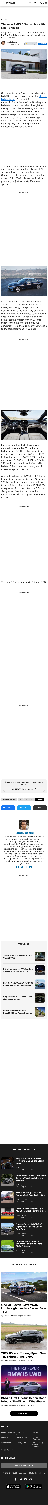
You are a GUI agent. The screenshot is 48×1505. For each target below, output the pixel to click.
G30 (20, 800)
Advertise (5, 1438)
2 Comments (42, 44)
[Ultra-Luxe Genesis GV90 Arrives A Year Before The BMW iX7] (40, 966)
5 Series (4, 20)
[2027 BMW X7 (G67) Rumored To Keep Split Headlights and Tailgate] (7, 1175)
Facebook (9, 808)
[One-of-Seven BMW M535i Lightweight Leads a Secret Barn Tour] (7, 1224)
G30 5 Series (29, 800)
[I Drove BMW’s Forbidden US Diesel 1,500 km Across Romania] (40, 1008)
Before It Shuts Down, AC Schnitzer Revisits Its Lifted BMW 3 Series (29, 1243)
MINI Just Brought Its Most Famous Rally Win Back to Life (30, 1193)
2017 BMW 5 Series (9, 800)
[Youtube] (26, 1480)
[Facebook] (17, 867)
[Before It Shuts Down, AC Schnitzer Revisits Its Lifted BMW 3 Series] (7, 1241)
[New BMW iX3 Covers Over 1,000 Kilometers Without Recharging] (40, 980)
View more (22, 1413)
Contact (35, 1432)
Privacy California (7, 1450)
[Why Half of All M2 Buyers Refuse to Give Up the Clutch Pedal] (7, 1158)
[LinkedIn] (30, 867)
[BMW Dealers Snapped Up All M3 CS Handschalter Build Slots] (7, 1208)
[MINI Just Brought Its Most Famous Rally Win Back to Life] (7, 1192)
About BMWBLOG (8, 1432)
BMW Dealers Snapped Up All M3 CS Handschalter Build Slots (31, 1209)
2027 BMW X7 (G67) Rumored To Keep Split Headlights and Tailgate (31, 1178)
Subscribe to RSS (7, 1443)
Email (41, 808)
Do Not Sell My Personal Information (37, 1445)
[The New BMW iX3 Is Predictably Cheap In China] (40, 953)
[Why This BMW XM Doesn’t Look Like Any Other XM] (40, 994)
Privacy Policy (21, 1443)
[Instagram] (26, 867)
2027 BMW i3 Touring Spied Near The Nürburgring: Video (23, 1355)
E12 (45, 108)
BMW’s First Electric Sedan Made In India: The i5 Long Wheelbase (23, 1399)
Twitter (25, 808)
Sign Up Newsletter (36, 1439)
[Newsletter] (35, 3)
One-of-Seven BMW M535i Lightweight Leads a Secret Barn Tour (29, 1226)
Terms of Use (21, 1438)
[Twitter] (21, 867)
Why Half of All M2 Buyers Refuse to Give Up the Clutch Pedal (30, 1160)
